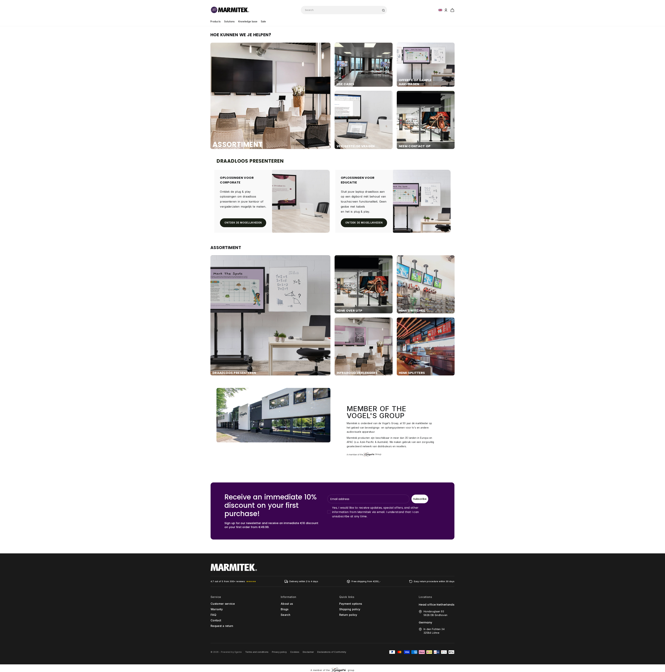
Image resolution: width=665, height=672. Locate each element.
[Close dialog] (396, 298)
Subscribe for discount (366, 360)
